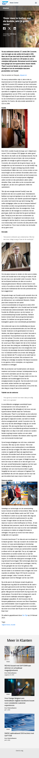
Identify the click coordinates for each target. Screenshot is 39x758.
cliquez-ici (23, 75)
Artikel (5, 34)
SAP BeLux (13, 34)
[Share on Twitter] (9, 29)
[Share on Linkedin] (14, 29)
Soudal (13, 624)
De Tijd (24, 615)
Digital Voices (6, 624)
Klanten (6, 8)
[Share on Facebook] (4, 29)
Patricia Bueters (12, 673)
